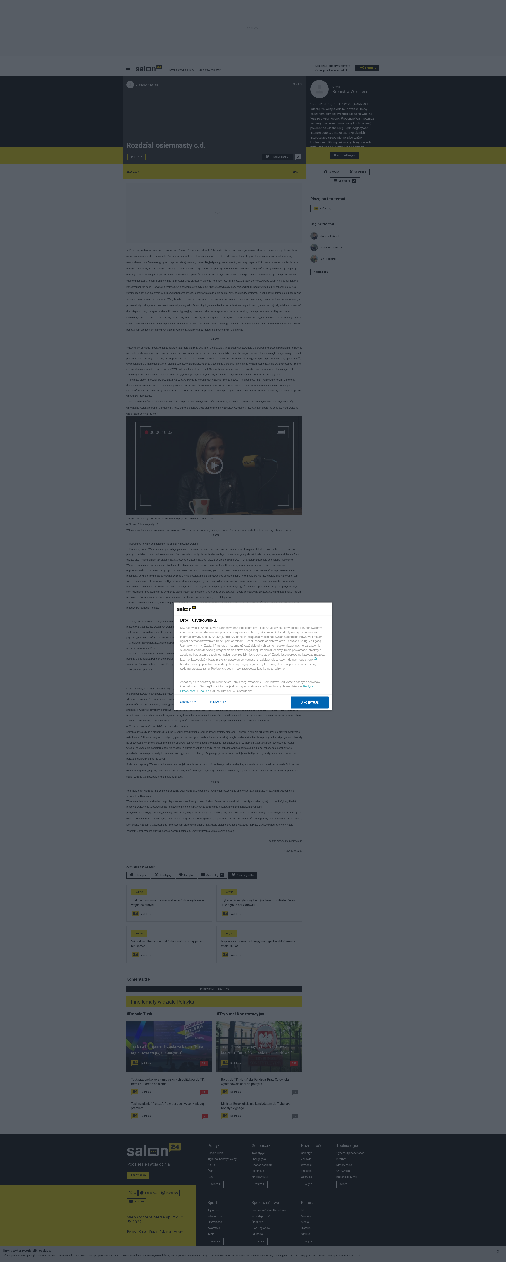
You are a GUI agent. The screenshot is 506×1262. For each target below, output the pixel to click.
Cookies (203, 690)
